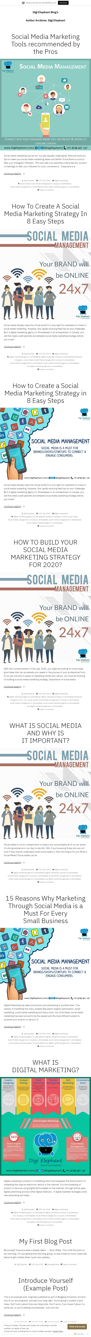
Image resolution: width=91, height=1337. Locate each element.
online (64, 516)
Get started (63, 3)
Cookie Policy (57, 1331)
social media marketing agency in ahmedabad (61, 187)
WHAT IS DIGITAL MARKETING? (45, 1066)
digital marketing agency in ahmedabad (24, 357)
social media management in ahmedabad (26, 187)
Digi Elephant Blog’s (45, 12)
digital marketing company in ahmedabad (57, 357)
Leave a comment (47, 190)
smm (21, 700)
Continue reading (13, 173)
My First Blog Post (45, 1241)
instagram (19, 360)
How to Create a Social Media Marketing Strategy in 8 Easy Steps (45, 393)
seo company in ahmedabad (24, 1215)
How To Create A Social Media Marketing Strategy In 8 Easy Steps (45, 213)
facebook (78, 357)
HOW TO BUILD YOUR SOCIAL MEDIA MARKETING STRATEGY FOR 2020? (45, 553)
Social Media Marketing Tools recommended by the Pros (45, 44)
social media (25, 183)
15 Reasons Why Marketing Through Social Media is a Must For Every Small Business (45, 909)
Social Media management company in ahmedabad (51, 183)
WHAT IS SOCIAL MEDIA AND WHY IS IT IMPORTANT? (45, 733)
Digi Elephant (29, 180)
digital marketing (61, 180)
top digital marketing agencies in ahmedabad (44, 366)
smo (25, 700)
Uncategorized (53, 1264)
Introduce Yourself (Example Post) (45, 1284)
